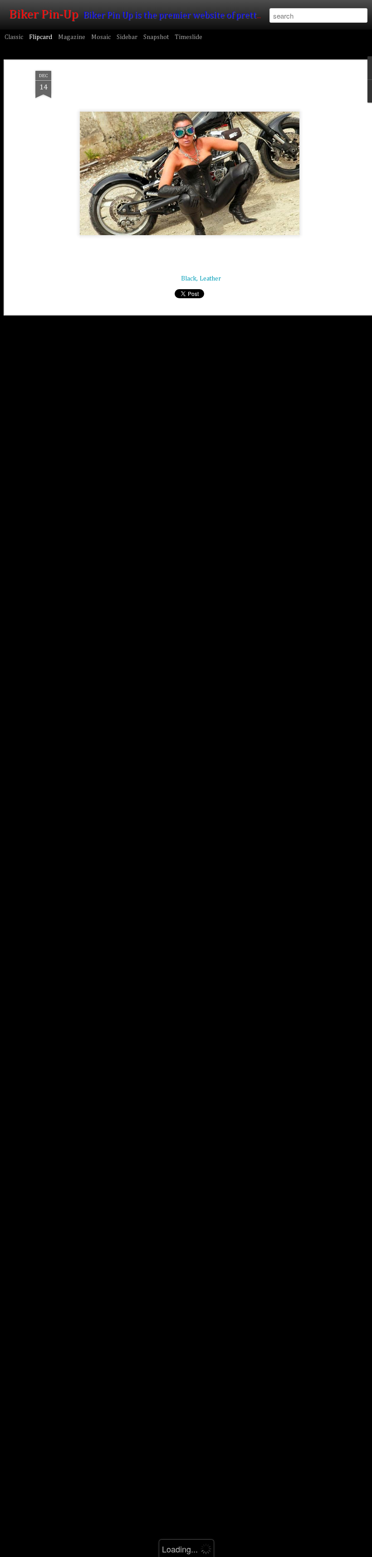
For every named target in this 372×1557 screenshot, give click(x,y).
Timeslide (188, 37)
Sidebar (127, 37)
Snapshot (156, 37)
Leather (210, 279)
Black (188, 279)
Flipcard (40, 37)
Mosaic (101, 37)
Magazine (71, 37)
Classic (14, 37)
